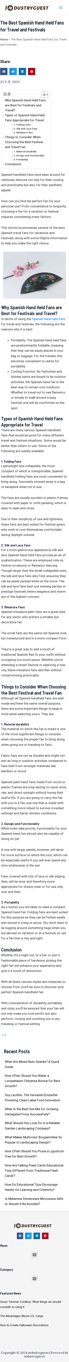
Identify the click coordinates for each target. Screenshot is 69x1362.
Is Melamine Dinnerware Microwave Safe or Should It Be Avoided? (34, 1201)
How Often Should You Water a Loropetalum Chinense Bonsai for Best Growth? (32, 1081)
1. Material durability (25, 151)
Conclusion (13, 164)
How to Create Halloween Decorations (24, 1325)
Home (4, 39)
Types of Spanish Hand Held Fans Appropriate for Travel (25, 117)
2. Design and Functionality (29, 155)
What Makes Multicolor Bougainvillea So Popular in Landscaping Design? (33, 1139)
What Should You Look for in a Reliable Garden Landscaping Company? (32, 1125)
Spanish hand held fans (48, 319)
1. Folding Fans (22, 124)
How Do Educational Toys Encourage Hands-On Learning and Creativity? (31, 1187)
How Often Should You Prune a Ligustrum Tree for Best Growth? (34, 1153)
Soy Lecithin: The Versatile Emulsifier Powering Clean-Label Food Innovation (32, 1097)
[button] (3, 71)
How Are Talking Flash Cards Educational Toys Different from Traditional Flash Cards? (34, 1170)
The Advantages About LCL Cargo (21, 1316)
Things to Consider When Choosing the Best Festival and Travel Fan (24, 142)
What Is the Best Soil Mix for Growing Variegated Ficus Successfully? (31, 1111)
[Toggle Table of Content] (43, 94)
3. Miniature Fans (23, 132)
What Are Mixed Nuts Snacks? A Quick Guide (32, 1064)
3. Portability (21, 159)
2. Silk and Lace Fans (25, 128)
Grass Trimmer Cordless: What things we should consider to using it (30, 1304)
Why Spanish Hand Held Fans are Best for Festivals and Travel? (25, 105)
